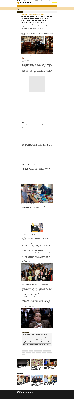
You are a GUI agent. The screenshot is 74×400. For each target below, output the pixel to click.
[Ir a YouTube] (25, 392)
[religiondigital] (20, 398)
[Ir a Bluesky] (27, 392)
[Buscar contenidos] (50, 2)
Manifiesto (31, 350)
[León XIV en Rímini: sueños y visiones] (23, 362)
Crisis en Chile (49, 352)
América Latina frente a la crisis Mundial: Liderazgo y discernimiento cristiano (36, 339)
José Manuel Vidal (27, 57)
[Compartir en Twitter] (23, 61)
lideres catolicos (25, 350)
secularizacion (38, 352)
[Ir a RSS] (32, 392)
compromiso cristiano (47, 350)
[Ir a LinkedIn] (23, 392)
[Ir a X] (19, 392)
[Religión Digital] (24, 3)
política (23, 352)
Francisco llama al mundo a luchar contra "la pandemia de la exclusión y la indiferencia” (35, 335)
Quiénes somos (19, 395)
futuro (33, 352)
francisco (44, 352)
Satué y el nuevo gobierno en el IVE (45, 0)
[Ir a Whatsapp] (28, 392)
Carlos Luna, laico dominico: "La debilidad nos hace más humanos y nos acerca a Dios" (36, 337)
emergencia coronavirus (38, 350)
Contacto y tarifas (26, 395)
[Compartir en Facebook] (22, 61)
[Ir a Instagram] (21, 392)
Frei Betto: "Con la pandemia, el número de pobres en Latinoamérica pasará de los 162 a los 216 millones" (37, 345)
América (23, 354)
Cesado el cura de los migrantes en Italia (28, 0)
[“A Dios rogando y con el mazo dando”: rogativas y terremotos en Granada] (50, 362)
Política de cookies (40, 395)
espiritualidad (28, 352)
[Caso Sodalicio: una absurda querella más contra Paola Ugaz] (23, 378)
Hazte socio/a (54, 2)
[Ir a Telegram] (30, 392)
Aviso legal (32, 395)
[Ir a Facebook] (18, 392)
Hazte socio (46, 395)
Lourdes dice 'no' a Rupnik (37, 0)
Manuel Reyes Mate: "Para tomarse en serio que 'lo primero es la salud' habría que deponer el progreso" (37, 342)
